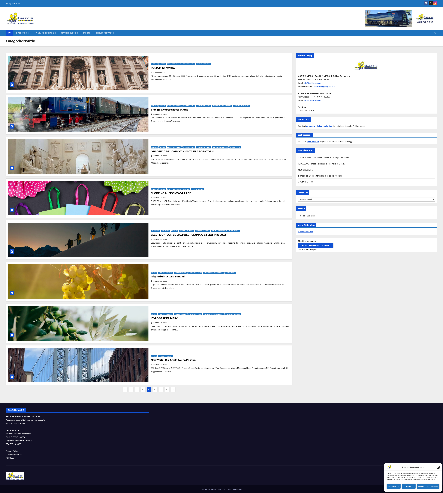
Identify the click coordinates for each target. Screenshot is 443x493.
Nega (408, 486)
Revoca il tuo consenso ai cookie (315, 245)
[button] (438, 467)
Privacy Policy (12, 451)
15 (155, 389)
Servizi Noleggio (69, 33)
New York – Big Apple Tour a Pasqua (173, 360)
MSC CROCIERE (305, 170)
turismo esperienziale (241, 105)
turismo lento (235, 147)
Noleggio (154, 64)
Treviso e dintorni (46, 33)
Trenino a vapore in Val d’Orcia (169, 109)
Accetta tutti (393, 486)
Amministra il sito (305, 232)
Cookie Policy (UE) (14, 454)
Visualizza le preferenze (428, 486)
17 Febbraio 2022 (160, 72)
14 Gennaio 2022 (160, 281)
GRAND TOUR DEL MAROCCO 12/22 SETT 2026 (320, 176)
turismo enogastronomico (222, 105)
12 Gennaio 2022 (160, 364)
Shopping (186, 189)
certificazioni (313, 141)
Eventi (86, 33)
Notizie (162, 64)
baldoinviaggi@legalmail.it (324, 86)
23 (167, 389)
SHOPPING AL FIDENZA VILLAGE (171, 193)
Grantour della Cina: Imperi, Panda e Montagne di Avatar (323, 158)
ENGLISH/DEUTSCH (105, 33)
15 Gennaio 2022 (160, 239)
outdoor (190, 231)
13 (143, 389)
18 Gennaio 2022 (160, 156)
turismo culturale (203, 64)
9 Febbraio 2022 (160, 114)
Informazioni (23, 33)
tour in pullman (189, 64)
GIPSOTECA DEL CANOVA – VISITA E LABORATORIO (182, 151)
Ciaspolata (155, 231)
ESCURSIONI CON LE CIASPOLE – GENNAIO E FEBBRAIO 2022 (188, 234)
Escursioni (165, 231)
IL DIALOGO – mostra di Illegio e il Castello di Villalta (321, 164)
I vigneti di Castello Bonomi (167, 276)
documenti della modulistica (319, 126)
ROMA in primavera (163, 68)
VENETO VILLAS (305, 182)
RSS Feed (10, 458)
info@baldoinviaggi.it (312, 83)
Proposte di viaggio (174, 64)
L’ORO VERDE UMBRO (164, 318)
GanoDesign (237, 489)
